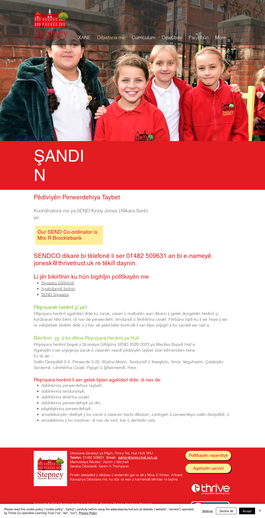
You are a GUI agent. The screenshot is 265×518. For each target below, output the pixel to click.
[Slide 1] (132, 130)
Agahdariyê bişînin (58, 288)
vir (57, 338)
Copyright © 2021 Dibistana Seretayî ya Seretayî (66, 504)
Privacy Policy (88, 513)
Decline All (226, 511)
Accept (247, 511)
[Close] (260, 511)
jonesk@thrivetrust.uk (64, 263)
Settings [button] (207, 511)
